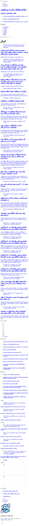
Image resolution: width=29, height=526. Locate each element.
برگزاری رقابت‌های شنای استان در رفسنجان (11, 18)
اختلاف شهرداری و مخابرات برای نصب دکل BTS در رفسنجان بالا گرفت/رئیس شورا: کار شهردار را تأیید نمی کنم (15, 387)
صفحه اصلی (6, 26)
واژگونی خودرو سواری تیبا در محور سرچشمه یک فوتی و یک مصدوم (15, 358)
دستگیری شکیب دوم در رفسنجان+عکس (10, 383)
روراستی (5, 518)
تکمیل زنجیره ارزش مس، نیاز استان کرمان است (12, 352)
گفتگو (4, 34)
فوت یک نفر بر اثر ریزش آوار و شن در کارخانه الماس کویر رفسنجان (15, 21)
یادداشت (5, 31)
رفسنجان (5, 28)
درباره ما (5, 6)
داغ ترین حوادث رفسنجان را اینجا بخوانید (10, 490)
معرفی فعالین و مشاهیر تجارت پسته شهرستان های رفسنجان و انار (15, 390)
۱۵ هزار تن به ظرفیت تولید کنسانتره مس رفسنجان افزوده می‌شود (15, 16)
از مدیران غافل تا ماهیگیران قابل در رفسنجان (11, 493)
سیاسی (5, 29)
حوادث (4, 33)
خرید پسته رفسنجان (7, 496)
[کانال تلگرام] (14, 460)
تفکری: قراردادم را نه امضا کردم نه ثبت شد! (11, 380)
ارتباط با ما (5, 4)
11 (3, 335)
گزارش (5, 30)
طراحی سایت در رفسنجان (5, 519)
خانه (4, 3)
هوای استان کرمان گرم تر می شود (9, 349)
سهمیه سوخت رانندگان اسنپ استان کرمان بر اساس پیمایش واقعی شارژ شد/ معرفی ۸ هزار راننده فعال (15, 378)
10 (3, 333)
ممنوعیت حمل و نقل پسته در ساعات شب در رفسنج (12, 361)
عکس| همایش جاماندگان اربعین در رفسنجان (11, 374)
